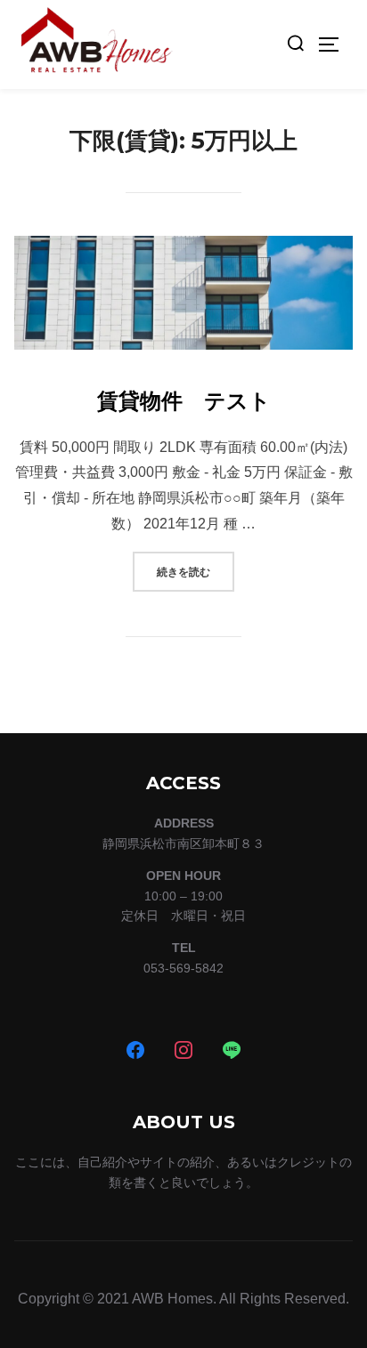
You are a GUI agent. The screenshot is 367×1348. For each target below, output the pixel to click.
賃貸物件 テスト (184, 401)
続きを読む (195, 571)
